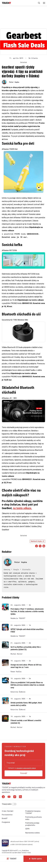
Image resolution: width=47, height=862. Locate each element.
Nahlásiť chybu (36, 541)
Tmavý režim (7, 804)
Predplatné (6, 822)
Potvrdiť (23, 773)
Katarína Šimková (18, 692)
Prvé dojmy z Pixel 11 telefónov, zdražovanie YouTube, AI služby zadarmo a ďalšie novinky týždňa (27, 611)
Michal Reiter (16, 654)
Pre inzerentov (7, 815)
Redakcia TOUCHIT (18, 618)
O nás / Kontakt (7, 811)
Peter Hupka (14, 82)
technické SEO (7, 852)
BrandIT (5, 818)
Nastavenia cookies (32, 833)
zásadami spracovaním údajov (26, 768)
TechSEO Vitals (26, 852)
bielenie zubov (15, 284)
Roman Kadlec (16, 671)
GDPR (27, 829)
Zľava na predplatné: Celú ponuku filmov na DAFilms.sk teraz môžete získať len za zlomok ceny (27, 685)
